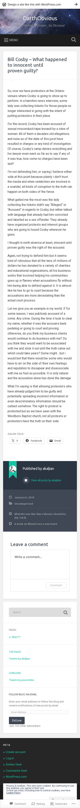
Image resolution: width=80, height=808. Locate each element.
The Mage (15, 652)
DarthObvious (40, 18)
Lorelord (15, 673)
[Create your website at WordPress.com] (40, 4)
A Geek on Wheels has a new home (35, 523)
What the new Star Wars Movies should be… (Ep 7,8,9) (41, 515)
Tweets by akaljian (19, 658)
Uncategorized (23, 503)
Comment (56, 585)
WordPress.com (16, 776)
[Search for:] (40, 612)
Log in (10, 758)
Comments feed (16, 770)
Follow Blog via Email (23, 694)
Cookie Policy (13, 792)
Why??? (16, 637)
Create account (16, 752)
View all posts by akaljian (45, 480)
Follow (17, 720)
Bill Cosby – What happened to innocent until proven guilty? (37, 65)
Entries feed (13, 764)
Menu (13, 40)
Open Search (73, 40)
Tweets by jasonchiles (21, 679)
